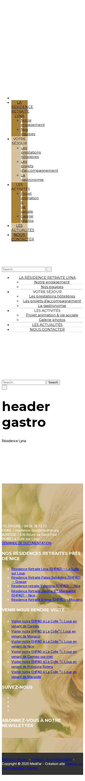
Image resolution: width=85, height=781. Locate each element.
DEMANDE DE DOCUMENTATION (26, 543)
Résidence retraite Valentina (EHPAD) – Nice (46, 586)
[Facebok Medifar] (12, 702)
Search (53, 382)
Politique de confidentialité (51, 759)
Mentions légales (15, 759)
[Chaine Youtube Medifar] (12, 698)
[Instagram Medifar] (12, 706)
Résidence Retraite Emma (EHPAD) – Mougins (46, 600)
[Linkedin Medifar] (12, 710)
